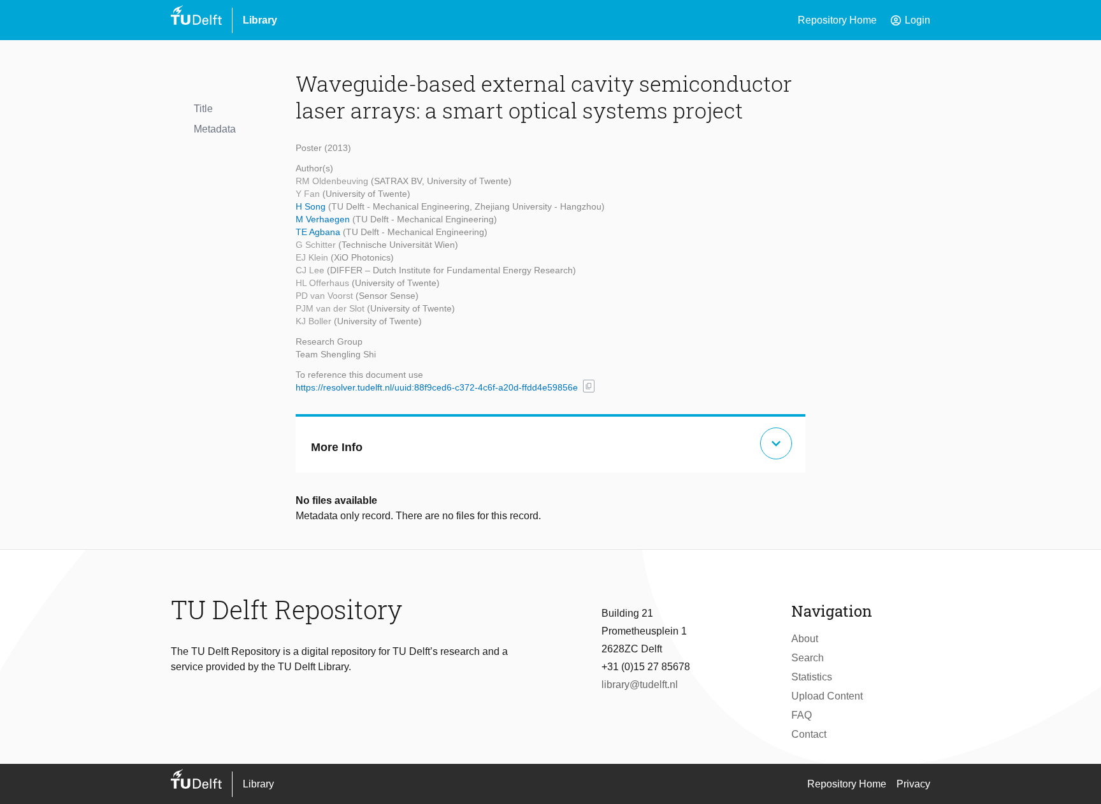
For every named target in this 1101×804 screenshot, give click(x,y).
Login (909, 20)
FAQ (801, 715)
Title (203, 108)
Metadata (215, 129)
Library (260, 20)
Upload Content (827, 696)
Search (807, 657)
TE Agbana (319, 232)
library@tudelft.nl (639, 684)
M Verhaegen (324, 219)
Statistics (811, 676)
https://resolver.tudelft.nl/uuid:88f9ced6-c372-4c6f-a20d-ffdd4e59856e (437, 387)
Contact (808, 734)
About (804, 638)
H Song (312, 206)
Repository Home (837, 20)
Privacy (913, 784)
